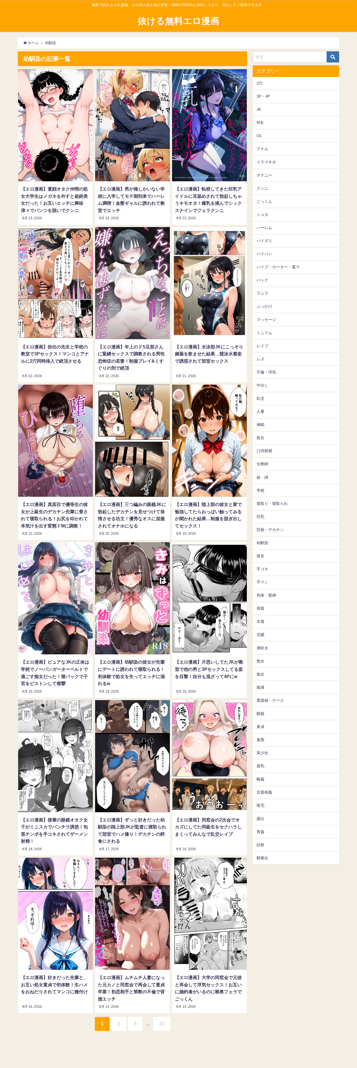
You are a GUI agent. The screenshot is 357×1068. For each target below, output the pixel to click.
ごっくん (264, 201)
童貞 (260, 727)
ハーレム (264, 228)
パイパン (264, 254)
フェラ (262, 293)
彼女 (260, 556)
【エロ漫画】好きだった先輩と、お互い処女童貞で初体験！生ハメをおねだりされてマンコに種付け (54, 984)
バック (262, 280)
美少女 (262, 753)
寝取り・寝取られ (272, 503)
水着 (260, 621)
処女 (260, 438)
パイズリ (264, 241)
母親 (260, 608)
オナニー (264, 175)
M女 (260, 122)
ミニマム (264, 333)
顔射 (260, 845)
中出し (262, 385)
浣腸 (260, 635)
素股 (260, 740)
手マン (262, 582)
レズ (260, 359)
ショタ (262, 214)
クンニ (262, 188)
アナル (262, 149)
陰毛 (260, 805)
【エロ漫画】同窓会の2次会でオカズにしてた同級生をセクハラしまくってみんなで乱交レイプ (208, 827)
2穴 (260, 83)
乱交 (260, 398)
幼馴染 (262, 543)
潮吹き (262, 648)
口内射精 (264, 451)
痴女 (260, 674)
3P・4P (263, 96)
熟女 (260, 661)
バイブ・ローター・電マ (278, 267)
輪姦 (260, 779)
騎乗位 (262, 858)
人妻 (260, 411)
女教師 (262, 464)
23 (161, 1023)
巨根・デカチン (270, 530)
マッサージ (266, 320)
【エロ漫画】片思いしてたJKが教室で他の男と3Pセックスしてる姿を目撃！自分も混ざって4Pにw (209, 669)
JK (259, 109)
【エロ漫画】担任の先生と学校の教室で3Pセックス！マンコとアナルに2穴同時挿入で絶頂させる (55, 353)
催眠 (260, 424)
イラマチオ (266, 162)
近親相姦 (264, 792)
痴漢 (260, 687)
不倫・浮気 (266, 372)
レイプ (262, 346)
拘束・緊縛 (266, 595)
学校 (260, 490)
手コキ (262, 569)
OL (259, 136)
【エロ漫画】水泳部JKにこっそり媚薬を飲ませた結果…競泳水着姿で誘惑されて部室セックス (209, 353)
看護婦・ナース (270, 700)
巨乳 (260, 517)
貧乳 (260, 766)
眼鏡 (260, 713)
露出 (260, 819)
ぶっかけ (264, 306)
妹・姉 (262, 477)
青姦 (260, 832)
